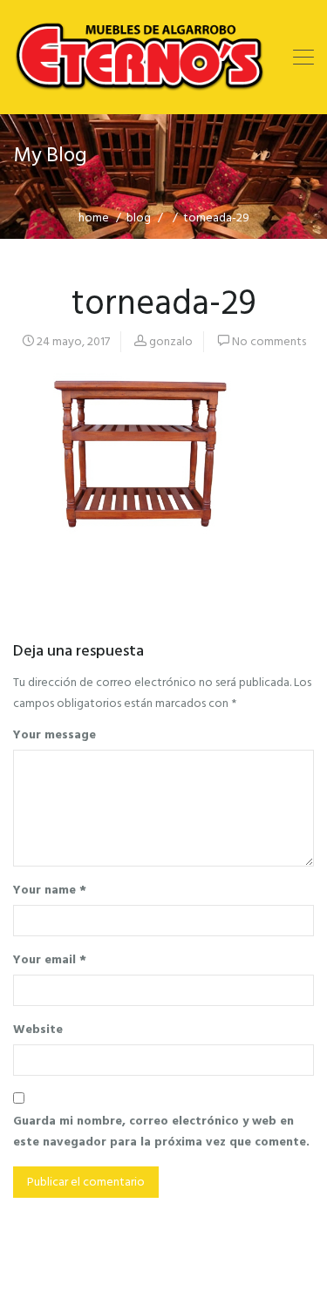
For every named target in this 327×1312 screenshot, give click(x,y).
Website (38, 1029)
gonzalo (171, 341)
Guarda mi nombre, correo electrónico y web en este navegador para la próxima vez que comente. (161, 1131)
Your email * (49, 959)
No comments (269, 341)
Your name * (49, 890)
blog (138, 217)
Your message (54, 734)
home (93, 217)
